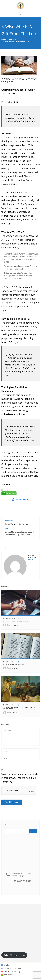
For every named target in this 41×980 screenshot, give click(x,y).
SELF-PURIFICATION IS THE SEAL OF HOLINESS (16, 621)
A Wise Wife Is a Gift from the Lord (19, 80)
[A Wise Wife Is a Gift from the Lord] (19, 66)
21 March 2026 (10, 705)
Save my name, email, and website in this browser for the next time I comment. (19, 777)
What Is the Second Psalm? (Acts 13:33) (14, 664)
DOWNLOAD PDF (21, 499)
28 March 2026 (10, 619)
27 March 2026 (10, 662)
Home (3, 39)
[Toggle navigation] (20, 14)
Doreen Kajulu (13, 668)
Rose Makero (13, 625)
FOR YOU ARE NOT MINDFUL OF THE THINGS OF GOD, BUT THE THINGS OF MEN (19, 707)
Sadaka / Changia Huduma (14, 955)
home (11, 39)
